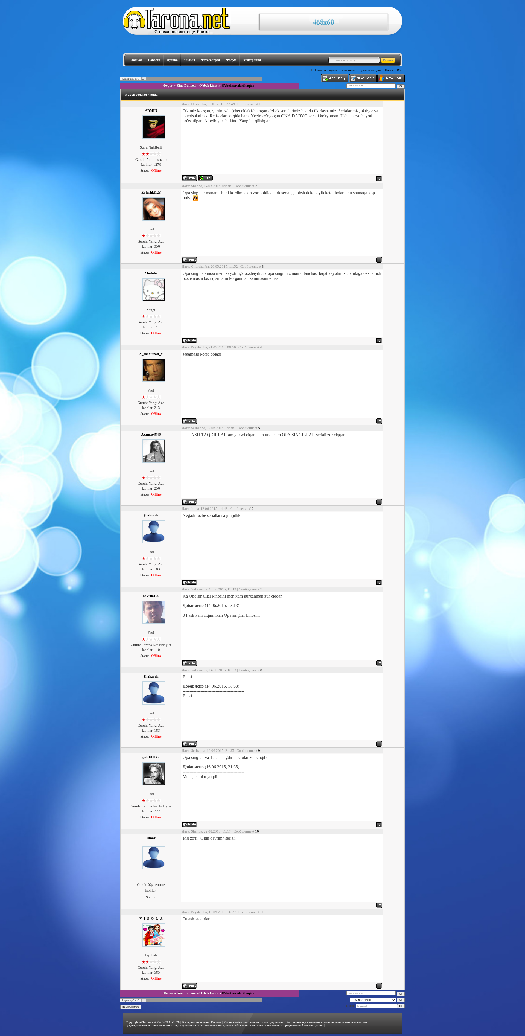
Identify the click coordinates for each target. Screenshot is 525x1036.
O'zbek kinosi (208, 86)
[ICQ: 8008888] (205, 178)
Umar (151, 838)
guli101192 (151, 757)
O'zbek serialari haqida (238, 86)
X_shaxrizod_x (151, 354)
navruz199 (151, 596)
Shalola (151, 273)
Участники (348, 70)
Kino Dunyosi (186, 86)
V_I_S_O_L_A (150, 918)
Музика (172, 60)
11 (262, 912)
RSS (399, 70)
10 (257, 831)
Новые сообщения (325, 70)
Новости (154, 60)
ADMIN (151, 111)
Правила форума (370, 70)
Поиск (389, 70)
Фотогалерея (210, 60)
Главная (135, 60)
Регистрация (251, 60)
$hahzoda (151, 515)
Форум (231, 60)
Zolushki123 (151, 192)
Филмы (189, 60)
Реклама (216, 1022)
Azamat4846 (151, 434)
